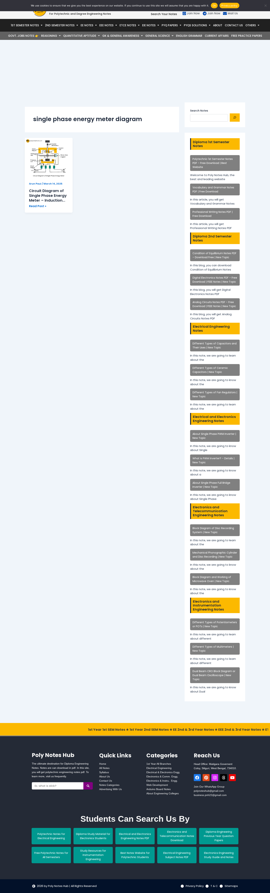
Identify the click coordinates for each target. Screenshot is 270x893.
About (217, 25)
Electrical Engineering (159, 768)
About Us (104, 776)
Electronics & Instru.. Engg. (162, 780)
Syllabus (104, 772)
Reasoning (49, 36)
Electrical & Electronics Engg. (163, 772)
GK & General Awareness (120, 36)
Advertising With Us (110, 789)
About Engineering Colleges (162, 793)
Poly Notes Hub (53, 755)
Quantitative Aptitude (79, 36)
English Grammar (189, 36)
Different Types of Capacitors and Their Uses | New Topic (214, 345)
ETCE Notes (128, 25)
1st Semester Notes (25, 25)
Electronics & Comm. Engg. (162, 776)
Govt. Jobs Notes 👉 (23, 36)
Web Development (157, 784)
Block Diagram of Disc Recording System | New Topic (213, 530)
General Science (157, 36)
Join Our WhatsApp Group (209, 786)
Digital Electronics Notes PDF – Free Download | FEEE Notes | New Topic (214, 280)
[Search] (235, 117)
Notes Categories (109, 784)
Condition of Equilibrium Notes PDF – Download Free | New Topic (214, 255)
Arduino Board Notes (158, 789)
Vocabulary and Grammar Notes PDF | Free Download (213, 189)
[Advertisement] (102, 76)
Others (250, 25)
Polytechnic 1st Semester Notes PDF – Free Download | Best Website (212, 163)
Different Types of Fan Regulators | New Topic (214, 394)
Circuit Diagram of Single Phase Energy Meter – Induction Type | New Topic (48, 195)
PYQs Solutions (195, 25)
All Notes (104, 768)
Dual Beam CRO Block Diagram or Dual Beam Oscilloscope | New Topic (213, 675)
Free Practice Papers (246, 36)
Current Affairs (217, 36)
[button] (27, 25)
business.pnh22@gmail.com (210, 795)
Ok (214, 5)
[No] (265, 5)
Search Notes (199, 110)
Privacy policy (229, 5)
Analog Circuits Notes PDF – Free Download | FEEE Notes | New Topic (214, 304)
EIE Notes (149, 25)
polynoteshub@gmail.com (209, 790)
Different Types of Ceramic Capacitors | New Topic (210, 370)
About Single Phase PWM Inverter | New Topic (214, 436)
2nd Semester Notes (60, 25)
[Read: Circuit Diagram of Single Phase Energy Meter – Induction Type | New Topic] (49, 158)
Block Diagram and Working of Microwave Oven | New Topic (211, 579)
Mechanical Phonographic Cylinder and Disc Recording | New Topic (214, 555)
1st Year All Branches (158, 763)
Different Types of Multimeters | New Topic (213, 649)
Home (102, 763)
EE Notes (87, 25)
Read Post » (37, 206)
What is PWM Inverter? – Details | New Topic (213, 460)
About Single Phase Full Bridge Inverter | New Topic (211, 485)
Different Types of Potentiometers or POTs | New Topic (214, 624)
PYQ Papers (170, 25)
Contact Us (234, 25)
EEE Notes (106, 25)
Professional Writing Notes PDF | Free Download (212, 214)
